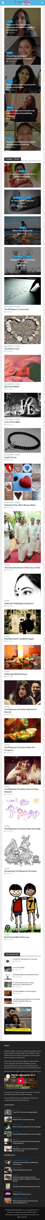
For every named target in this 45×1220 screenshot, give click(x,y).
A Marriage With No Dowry (15, 674)
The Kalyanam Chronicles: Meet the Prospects (19, 748)
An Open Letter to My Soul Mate (22, 201)
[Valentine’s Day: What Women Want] (22, 482)
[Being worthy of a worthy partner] (8, 1119)
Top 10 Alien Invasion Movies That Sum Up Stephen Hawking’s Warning (26, 1000)
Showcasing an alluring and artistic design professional (21, 85)
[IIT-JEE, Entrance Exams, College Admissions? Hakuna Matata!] (8, 984)
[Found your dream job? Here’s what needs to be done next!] (8, 1141)
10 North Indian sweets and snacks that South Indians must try (25, 1202)
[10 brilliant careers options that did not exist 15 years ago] (8, 1149)
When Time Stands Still (22, 230)
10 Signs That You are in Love (22, 1194)
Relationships (18, 197)
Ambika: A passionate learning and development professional (20, 143)
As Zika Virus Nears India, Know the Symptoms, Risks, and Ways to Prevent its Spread (26, 1179)
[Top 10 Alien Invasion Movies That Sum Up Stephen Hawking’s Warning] (8, 1001)
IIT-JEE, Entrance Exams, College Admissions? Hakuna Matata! (23, 983)
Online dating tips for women (22, 1170)
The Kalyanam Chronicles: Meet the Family (22, 829)
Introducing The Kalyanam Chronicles (20, 871)
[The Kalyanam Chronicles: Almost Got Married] (22, 692)
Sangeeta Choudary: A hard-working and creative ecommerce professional (20, 27)
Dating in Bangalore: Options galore (24, 991)
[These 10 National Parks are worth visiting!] (8, 1134)
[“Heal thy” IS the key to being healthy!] (8, 1112)
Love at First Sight (12, 422)
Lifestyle (16, 1110)
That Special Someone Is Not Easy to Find (22, 567)
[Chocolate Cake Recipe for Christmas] (8, 961)
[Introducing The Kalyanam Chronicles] (22, 850)
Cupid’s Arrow (10, 457)
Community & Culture (20, 1160)
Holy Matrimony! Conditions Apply (19, 639)
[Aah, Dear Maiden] (22, 368)
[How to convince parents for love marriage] (8, 1126)
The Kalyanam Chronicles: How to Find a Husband (21, 790)
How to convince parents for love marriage (27, 1127)
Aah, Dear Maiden (11, 386)
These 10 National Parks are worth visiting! (27, 1134)
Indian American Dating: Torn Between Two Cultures (25, 1163)
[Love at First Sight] (22, 405)
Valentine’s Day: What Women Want (20, 505)
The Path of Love (11, 349)
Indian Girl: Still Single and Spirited (18, 603)
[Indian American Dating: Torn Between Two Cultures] (8, 1162)
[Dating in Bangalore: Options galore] (8, 993)
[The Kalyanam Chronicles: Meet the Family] (22, 811)
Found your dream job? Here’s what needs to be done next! (26, 1142)
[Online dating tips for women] (8, 1170)
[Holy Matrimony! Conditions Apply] (22, 621)
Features (16, 1132)
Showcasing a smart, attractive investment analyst (22, 175)
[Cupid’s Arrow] (22, 440)
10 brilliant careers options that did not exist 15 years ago (25, 1149)
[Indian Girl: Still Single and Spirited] (22, 586)
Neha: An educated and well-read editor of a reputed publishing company (20, 113)
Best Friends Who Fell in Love (16, 937)
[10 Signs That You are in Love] (8, 1194)
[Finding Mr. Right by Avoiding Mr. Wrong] (8, 976)
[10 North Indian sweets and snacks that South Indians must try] (8, 1201)
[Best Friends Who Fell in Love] (22, 904)
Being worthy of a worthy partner (23, 1119)
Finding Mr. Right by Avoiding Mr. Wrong (22, 261)
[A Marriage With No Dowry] (22, 657)
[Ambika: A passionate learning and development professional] (22, 136)
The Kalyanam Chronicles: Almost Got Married (20, 710)
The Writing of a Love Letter (16, 309)
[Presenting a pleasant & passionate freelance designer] (22, 50)
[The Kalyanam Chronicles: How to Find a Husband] (22, 770)
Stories (9, 21)
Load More (22, 949)
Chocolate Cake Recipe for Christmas (25, 959)
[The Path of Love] (22, 329)
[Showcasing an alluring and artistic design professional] (22, 79)
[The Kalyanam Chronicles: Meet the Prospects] (22, 730)
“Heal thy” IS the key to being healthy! (25, 1112)
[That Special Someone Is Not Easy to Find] (22, 537)
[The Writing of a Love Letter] (22, 291)
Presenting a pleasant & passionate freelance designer (19, 57)
